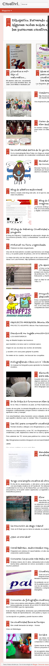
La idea (43, 634)
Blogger (35, 664)
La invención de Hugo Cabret (27, 526)
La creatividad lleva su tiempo (28, 622)
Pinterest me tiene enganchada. (28, 245)
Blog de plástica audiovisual (26, 189)
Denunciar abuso (43, 664)
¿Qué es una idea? (21, 537)
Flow (41, 497)
